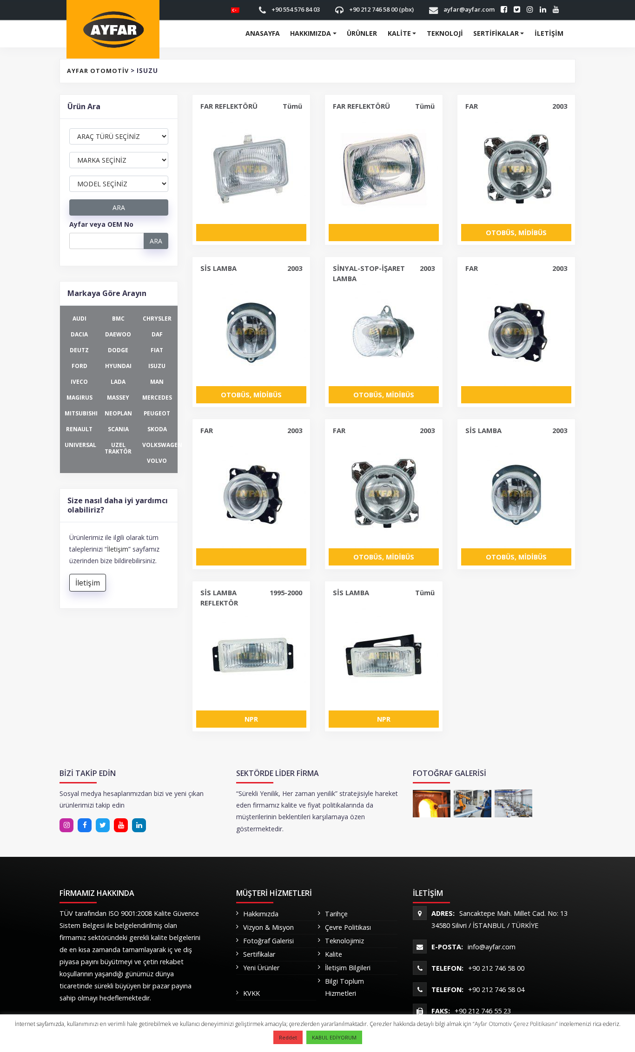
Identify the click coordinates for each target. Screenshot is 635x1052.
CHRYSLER (157, 318)
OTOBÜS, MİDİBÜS (516, 232)
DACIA (79, 334)
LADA (118, 381)
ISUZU (156, 365)
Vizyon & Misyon (268, 927)
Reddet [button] (288, 1037)
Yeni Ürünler (261, 967)
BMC (118, 318)
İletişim (549, 33)
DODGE (118, 350)
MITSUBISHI (81, 413)
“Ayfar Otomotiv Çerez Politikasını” (516, 1024)
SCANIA (118, 429)
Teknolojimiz (344, 940)
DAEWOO (118, 334)
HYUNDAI (118, 365)
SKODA (157, 429)
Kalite (399, 33)
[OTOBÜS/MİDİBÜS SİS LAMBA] (251, 331)
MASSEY (118, 397)
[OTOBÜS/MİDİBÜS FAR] (516, 169)
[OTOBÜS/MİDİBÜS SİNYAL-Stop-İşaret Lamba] (384, 331)
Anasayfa (262, 33)
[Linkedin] (103, 825)
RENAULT (79, 429)
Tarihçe (336, 913)
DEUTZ (79, 350)
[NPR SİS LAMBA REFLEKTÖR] (251, 655)
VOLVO (157, 460)
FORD (79, 365)
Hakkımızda (310, 33)
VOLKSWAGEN (159, 444)
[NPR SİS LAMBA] (384, 655)
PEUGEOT (157, 413)
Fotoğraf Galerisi (268, 940)
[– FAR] (516, 331)
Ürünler (362, 33)
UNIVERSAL (80, 444)
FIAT (157, 350)
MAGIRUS (79, 397)
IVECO (79, 381)
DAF (157, 334)
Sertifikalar (496, 33)
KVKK (251, 993)
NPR (251, 719)
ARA (118, 207)
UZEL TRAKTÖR (118, 448)
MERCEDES (157, 397)
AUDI (79, 318)
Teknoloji (445, 33)
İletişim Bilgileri (347, 967)
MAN (157, 381)
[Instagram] (66, 825)
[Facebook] (85, 825)
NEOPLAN (118, 413)
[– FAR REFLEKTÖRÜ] (251, 169)
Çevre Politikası (348, 927)
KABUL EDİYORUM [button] (334, 1037)
